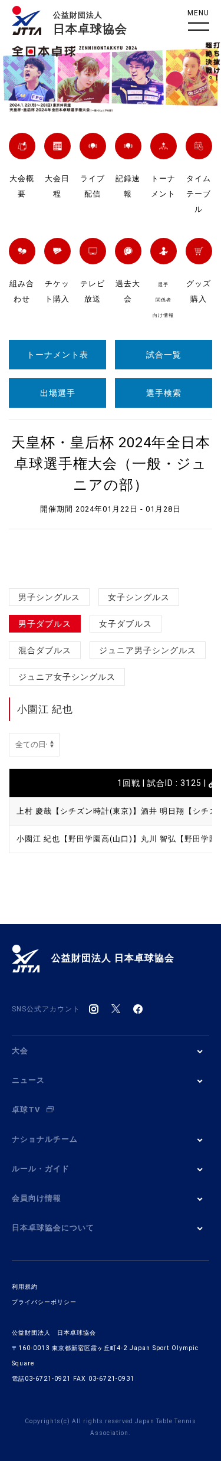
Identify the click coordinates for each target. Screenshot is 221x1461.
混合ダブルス (44, 650)
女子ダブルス (125, 623)
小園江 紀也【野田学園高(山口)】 (79, 838)
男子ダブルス (44, 623)
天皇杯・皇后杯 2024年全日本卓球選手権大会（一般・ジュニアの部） (110, 463)
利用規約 (25, 1286)
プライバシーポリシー (44, 1302)
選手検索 (164, 393)
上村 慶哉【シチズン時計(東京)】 (79, 811)
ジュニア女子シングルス (67, 677)
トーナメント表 (57, 354)
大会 (20, 1050)
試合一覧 (164, 354)
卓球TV (26, 1109)
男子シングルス (49, 597)
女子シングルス (139, 597)
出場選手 (57, 393)
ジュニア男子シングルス (147, 650)
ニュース (28, 1080)
